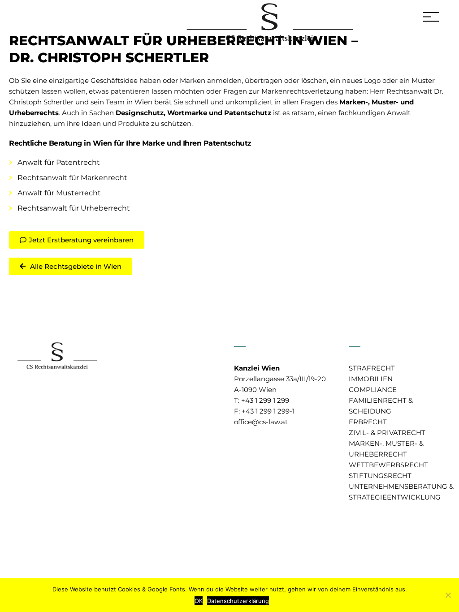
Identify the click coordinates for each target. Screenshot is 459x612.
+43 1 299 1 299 (265, 400)
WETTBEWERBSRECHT (388, 465)
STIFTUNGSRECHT (380, 475)
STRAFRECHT (372, 368)
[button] (76, 240)
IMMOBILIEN (371, 379)
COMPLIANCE (373, 389)
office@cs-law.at (261, 422)
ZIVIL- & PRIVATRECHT (387, 432)
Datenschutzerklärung (238, 600)
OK (199, 600)
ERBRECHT (368, 422)
